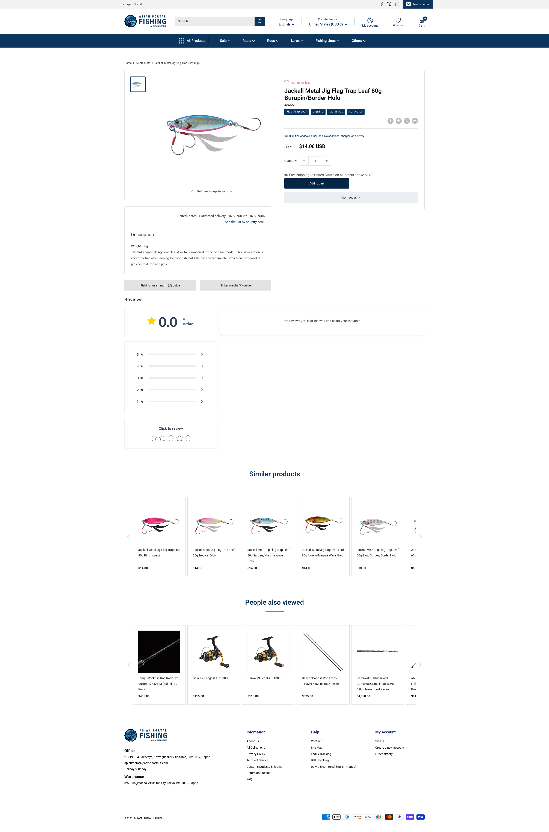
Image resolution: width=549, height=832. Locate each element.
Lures (295, 41)
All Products (196, 41)
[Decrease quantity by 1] (303, 160)
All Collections (256, 747)
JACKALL (290, 104)
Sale (223, 41)
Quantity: (290, 160)
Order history (384, 754)
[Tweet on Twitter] (407, 121)
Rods (271, 41)
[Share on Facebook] (391, 121)
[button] (297, 82)
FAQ (249, 779)
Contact (316, 741)
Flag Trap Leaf (297, 111)
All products (143, 62)
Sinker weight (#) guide (235, 285)
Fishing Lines (325, 41)
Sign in (379, 741)
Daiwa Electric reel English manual (333, 766)
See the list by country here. (245, 222)
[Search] (260, 21)
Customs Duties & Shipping (264, 766)
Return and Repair (259, 773)
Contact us (349, 197)
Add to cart (316, 183)
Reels (247, 41)
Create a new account (389, 747)
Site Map (317, 747)
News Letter (421, 4)
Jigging (318, 111)
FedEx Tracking (321, 754)
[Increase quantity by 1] (326, 160)
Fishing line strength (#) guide (160, 285)
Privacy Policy (256, 754)
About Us (253, 741)
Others (357, 41)
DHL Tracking (320, 760)
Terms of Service (257, 760)
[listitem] (159, 536)
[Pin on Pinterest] (399, 121)
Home (128, 62)
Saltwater (355, 111)
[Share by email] (415, 121)
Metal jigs (336, 111)
